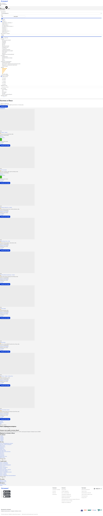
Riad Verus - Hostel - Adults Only (6, 376)
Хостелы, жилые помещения (5, 444)
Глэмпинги (2, 454)
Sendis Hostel (2, 342)
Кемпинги (2, 452)
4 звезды (2, 437)
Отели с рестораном (4, 463)
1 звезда (1, 440)
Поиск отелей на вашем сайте (87, 494)
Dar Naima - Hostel (3, 132)
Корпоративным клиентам (86, 492)
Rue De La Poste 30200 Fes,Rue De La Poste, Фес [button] (9, 344)
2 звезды (2, 439)
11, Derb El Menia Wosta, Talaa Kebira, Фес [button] (8, 242)
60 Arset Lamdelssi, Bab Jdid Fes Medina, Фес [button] (9, 171)
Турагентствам (84, 491)
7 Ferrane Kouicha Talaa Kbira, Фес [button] (6, 134)
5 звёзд (1, 436)
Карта (4, 9)
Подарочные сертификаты (66, 502)
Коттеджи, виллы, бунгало (5, 451)
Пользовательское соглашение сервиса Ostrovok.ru (71, 499)
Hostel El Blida (3, 308)
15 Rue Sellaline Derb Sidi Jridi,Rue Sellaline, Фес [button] (9, 209)
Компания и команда (56, 489)
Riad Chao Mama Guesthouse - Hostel (7, 274)
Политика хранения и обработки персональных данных (11, 514)
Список (1, 9)
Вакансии (54, 492)
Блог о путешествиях (65, 492)
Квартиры (2, 448)
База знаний (64, 489)
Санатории (2, 455)
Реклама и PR (84, 497)
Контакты (54, 491)
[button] (51, 4)
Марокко (1, 422)
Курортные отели (3, 456)
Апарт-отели (2, 449)
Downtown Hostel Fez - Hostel (6, 207)
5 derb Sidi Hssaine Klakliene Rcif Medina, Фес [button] (9, 276)
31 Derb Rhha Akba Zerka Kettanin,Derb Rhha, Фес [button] (9, 411)
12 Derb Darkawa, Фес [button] (4, 310)
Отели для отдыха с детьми (5, 469)
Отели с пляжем (3, 473)
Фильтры (3, 8)
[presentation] (51, 13)
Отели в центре (3, 484)
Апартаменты (2, 446)
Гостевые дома (3, 450)
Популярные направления (66, 494)
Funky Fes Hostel (3, 169)
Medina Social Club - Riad (5, 241)
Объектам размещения (86, 489)
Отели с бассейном (4, 467)
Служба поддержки (65, 491)
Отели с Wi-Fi (2, 466)
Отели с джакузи (3, 474)
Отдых (1, 485)
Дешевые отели (3, 481)
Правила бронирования (66, 497)
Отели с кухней (3, 468)
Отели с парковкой (3, 462)
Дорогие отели (3, 480)
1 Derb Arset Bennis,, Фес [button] (5, 377)
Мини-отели (2, 445)
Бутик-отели (2, 457)
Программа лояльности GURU (67, 500)
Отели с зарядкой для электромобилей (8, 475)
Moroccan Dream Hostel (4, 409)
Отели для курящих (4, 470)
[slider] (2, 18)
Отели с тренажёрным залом (6, 472)
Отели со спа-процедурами (5, 464)
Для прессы (55, 494)
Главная (1, 421)
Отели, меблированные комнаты (6, 443)
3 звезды (2, 438)
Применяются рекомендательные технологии (30, 514)
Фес (1, 423)
